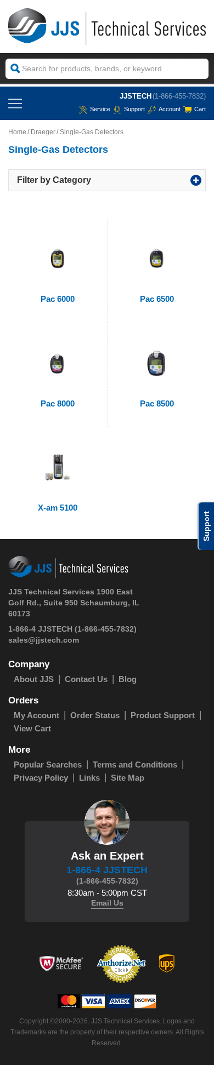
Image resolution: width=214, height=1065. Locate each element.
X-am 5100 (57, 507)
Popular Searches (48, 764)
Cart (200, 109)
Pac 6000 (58, 299)
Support (134, 109)
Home (17, 132)
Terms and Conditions (135, 764)
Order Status (95, 715)
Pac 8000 (58, 403)
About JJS (34, 679)
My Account (36, 715)
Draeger (43, 132)
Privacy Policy (41, 777)
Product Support (163, 715)
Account (170, 109)
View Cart (32, 728)
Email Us (107, 902)
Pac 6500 (157, 299)
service (100, 109)
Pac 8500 (157, 403)
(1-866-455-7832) (179, 96)
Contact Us (86, 679)
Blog (128, 679)
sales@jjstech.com (43, 639)
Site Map (127, 777)
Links (89, 777)
